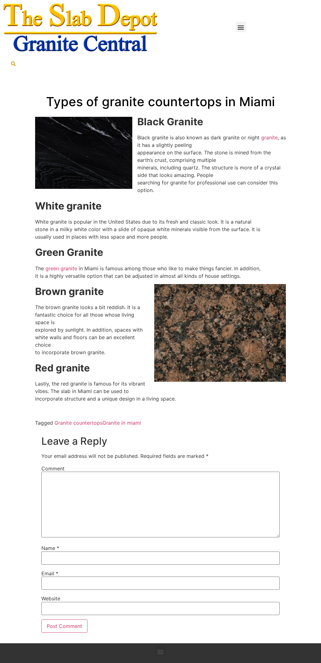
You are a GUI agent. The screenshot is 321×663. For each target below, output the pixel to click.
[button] (241, 27)
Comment (53, 468)
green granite (61, 268)
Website (50, 598)
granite (269, 137)
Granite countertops (79, 423)
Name (50, 548)
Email (49, 573)
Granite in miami (122, 423)
